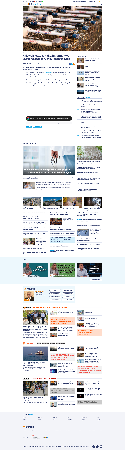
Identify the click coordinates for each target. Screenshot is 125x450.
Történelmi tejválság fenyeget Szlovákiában (88, 244)
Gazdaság (25, 420)
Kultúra (39, 419)
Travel (47, 378)
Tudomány (40, 417)
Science (53, 378)
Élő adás (55, 290)
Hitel (39, 343)
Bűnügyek (70, 419)
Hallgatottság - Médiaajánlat (38, 446)
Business (34, 378)
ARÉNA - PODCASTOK (96, 4)
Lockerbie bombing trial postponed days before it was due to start (62, 390)
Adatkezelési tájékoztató (57, 446)
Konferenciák (55, 307)
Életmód (54, 420)
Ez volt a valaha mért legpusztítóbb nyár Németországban (85, 332)
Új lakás (63, 307)
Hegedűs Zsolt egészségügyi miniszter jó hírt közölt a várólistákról (53, 182)
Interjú (54, 419)
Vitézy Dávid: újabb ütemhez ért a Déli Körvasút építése (31, 208)
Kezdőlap (29, 123)
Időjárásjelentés (58, 430)
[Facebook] (97, 446)
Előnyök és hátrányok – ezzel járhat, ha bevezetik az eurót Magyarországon (61, 239)
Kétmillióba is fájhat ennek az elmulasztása (34, 212)
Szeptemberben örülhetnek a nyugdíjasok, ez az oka (70, 208)
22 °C (101, 1)
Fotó (98, 417)
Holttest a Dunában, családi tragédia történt (88, 225)
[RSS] (93, 446)
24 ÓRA (87, 97)
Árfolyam (46, 307)
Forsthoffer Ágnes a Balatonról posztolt (33, 248)
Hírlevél (98, 419)
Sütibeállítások (85, 446)
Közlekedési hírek (46, 430)
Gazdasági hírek (92, 430)
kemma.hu (48, 72)
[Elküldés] (74, 63)
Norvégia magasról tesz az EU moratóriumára (62, 233)
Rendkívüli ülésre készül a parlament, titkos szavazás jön (68, 220)
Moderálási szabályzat (68, 446)
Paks (51, 4)
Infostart (25, 63)
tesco (34, 126)
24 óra (42, 4)
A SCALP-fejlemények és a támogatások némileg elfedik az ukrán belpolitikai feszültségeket (87, 214)
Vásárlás (45, 343)
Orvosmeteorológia (70, 430)
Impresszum (48, 446)
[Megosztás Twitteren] (72, 63)
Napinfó (69, 420)
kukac (39, 126)
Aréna (101, 430)
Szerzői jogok (76, 446)
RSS (81, 446)
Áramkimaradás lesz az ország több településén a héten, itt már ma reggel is (92, 209)
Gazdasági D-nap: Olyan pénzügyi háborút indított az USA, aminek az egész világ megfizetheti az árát (34, 364)
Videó (83, 420)
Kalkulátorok (61, 343)
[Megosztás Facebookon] (70, 63)
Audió (83, 419)
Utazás (52, 343)
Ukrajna (47, 4)
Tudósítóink (55, 417)
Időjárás (99, 420)
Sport (41, 378)
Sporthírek (81, 430)
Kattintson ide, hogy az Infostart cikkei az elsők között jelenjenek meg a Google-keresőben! (49, 118)
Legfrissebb (84, 417)
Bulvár (69, 417)
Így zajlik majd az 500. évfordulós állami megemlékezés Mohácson (51, 208)
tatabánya (29, 126)
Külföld (24, 419)
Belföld (33, 123)
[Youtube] (101, 446)
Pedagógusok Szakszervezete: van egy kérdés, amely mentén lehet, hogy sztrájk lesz (41, 241)
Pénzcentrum (37, 307)
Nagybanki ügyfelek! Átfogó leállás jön (60, 246)
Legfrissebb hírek (34, 430)
